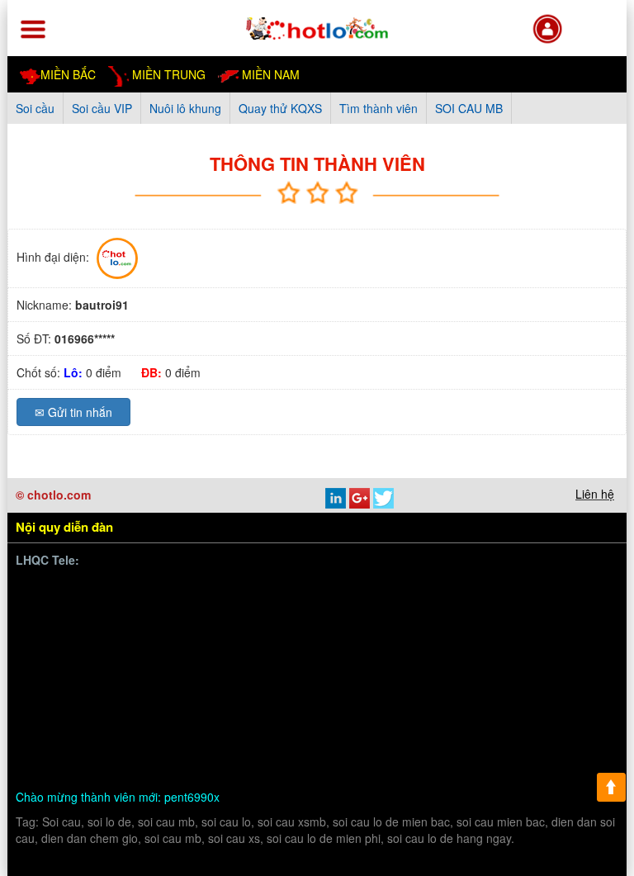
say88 (206, 666)
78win (503, 628)
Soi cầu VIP (102, 108)
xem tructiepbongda (367, 590)
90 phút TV (459, 590)
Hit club (517, 686)
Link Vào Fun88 (246, 647)
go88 (560, 686)
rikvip (447, 725)
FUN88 (305, 609)
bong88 (57, 609)
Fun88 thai (113, 705)
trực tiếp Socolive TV (460, 666)
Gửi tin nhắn (73, 412)
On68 (134, 628)
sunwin (178, 628)
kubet (248, 666)
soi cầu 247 (199, 744)
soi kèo (543, 725)
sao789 (299, 686)
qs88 (311, 647)
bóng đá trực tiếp (253, 628)
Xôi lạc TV (452, 628)
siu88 (255, 686)
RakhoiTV (553, 666)
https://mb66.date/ (135, 609)
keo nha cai (161, 725)
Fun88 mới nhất (235, 609)
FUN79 (56, 705)
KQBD (516, 590)
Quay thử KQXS (280, 108)
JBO (474, 686)
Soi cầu (35, 108)
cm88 (544, 628)
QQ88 (416, 705)
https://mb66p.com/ (177, 590)
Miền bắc (68, 74)
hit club (221, 725)
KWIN (345, 686)
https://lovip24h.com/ (490, 744)
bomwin (58, 590)
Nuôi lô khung (185, 108)
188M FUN (433, 609)
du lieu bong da (544, 647)
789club (565, 590)
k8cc (412, 744)
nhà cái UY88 (73, 628)
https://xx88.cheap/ (339, 705)
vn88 (102, 590)
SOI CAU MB (469, 108)
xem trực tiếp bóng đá (95, 686)
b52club (493, 725)
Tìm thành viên (378, 108)
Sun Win (466, 705)
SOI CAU (398, 725)
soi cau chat (121, 763)
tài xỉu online (125, 744)
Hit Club (58, 666)
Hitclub (108, 666)
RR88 (266, 725)
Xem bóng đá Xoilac (362, 628)
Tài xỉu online (369, 647)
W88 (376, 744)
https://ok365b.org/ (228, 705)
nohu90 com (197, 686)
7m (159, 705)
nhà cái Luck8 (510, 609)
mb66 (348, 725)
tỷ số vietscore (454, 647)
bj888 (437, 686)
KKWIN (519, 705)
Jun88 (288, 666)
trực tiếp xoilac (354, 666)
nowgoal (59, 744)
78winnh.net (271, 590)
